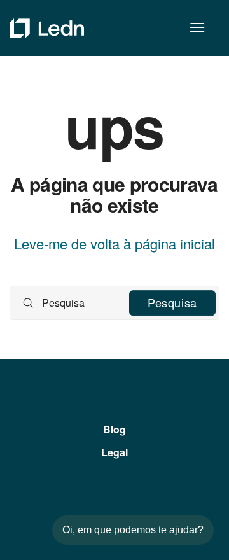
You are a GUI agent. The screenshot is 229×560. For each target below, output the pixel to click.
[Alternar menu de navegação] (196, 28)
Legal (114, 452)
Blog (114, 429)
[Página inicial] (47, 28)
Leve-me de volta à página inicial (114, 243)
